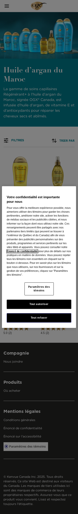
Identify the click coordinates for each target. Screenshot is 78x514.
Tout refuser (39, 317)
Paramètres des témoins (39, 288)
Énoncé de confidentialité (22, 251)
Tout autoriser (39, 304)
